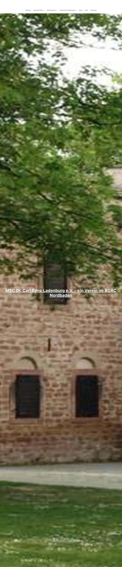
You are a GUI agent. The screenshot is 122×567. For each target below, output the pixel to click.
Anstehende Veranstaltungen (67, 10)
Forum (86, 10)
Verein (80, 10)
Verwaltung (93, 10)
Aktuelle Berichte (51, 10)
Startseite (28, 10)
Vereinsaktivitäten (38, 10)
